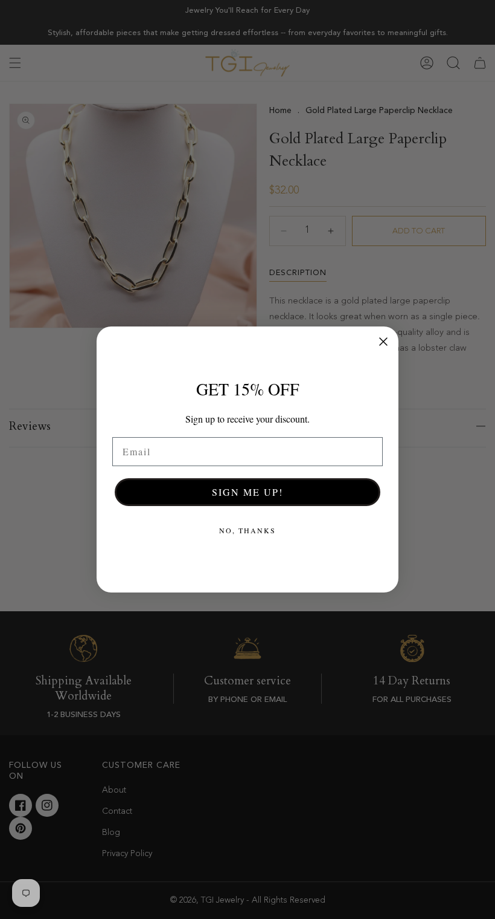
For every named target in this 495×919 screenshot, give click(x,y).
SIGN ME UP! (247, 491)
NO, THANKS (247, 530)
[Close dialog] (383, 342)
